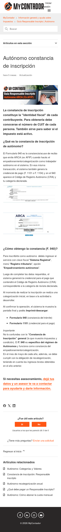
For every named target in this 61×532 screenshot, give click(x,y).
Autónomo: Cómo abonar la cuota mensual (30, 494)
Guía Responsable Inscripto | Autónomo (35, 21)
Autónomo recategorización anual (25, 483)
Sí (22, 424)
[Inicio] (23, 9)
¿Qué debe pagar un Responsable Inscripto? (30, 489)
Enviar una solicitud (43, 440)
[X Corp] (9, 405)
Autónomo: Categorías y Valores (24, 468)
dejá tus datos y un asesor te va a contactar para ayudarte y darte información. (28, 383)
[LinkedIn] (14, 405)
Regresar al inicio (12, 451)
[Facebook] (4, 405)
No (39, 424)
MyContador (8, 17)
